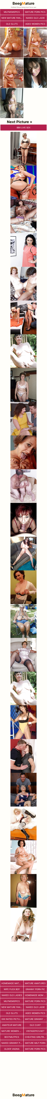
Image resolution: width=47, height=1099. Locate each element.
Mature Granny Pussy (36, 1019)
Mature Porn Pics (35, 1049)
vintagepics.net (35, 1031)
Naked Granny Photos (12, 1043)
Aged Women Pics (35, 24)
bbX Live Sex (23, 127)
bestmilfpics (11, 1037)
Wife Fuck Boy (12, 989)
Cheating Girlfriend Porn (36, 1037)
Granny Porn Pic (35, 989)
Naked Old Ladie (35, 18)
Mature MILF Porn (35, 1043)
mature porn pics (35, 12)
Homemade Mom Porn (36, 995)
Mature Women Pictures (12, 1031)
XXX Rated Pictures (12, 1019)
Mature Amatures (35, 983)
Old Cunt (35, 1025)
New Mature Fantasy (12, 18)
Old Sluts (12, 24)
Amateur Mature (11, 1025)
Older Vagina (11, 1049)
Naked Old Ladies (12, 995)
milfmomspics (12, 12)
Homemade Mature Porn (12, 983)
